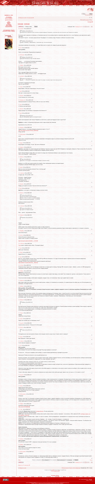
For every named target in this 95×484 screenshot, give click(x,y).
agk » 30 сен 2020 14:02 (26, 159)
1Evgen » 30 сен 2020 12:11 (27, 329)
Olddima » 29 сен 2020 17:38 (27, 302)
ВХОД (9, 21)
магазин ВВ (48, 5)
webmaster (90, 479)
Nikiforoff (22, 215)
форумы (64, 5)
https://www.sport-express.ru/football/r (27, 199)
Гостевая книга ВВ (30, 17)
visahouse (22, 341)
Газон (19, 245)
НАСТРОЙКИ (8, 24)
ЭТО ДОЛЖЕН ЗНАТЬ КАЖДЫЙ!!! (8, 18)
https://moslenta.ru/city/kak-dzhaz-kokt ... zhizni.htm (28, 262)
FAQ (82, 19)
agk (20, 91)
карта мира (40, 5)
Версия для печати (91, 17)
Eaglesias (21, 147)
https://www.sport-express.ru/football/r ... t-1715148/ (28, 240)
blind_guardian (23, 134)
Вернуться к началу (91, 46)
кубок (20, 5)
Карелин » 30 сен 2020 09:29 (27, 217)
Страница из (78, 26)
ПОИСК (8, 23)
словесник (22, 173)
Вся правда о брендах (55, 475)
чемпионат (14, 5)
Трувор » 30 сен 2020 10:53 (27, 78)
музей (87, 5)
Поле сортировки (53, 459)
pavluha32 (22, 76)
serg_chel (22, 323)
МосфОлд (22, 230)
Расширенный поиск (88, 15)
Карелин (21, 95)
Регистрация (86, 19)
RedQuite (22, 286)
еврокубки (26, 5)
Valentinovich (22, 100)
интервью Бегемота (40, 411)
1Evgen (21, 312)
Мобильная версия (89, 17)
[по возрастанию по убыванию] (72, 459)
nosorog (21, 265)
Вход (91, 19)
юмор (83, 5)
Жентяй (21, 108)
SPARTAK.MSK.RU (33, 482)
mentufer (21, 28)
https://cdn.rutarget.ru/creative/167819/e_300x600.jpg (28, 130)
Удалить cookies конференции (74, 467)
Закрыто (19, 26)
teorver (21, 235)
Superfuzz (22, 127)
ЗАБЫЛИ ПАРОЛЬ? (8, 26)
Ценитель (22, 156)
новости (3, 5)
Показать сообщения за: (37, 459)
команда (32, 5)
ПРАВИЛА (9, 22)
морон (21, 86)
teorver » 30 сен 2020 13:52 (27, 195)
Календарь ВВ (90, 21)
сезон (8, 5)
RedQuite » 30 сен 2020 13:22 (27, 30)
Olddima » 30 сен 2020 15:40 (27, 57)
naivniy (21, 327)
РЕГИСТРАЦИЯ (9, 25)
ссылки (92, 5)
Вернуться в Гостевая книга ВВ (24, 465)
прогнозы (71, 5)
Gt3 (20, 47)
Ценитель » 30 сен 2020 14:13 (27, 115)
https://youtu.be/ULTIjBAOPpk (24, 406)
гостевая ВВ (57, 5)
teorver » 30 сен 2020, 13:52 (27, 208)
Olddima (21, 65)
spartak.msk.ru (62, 482)
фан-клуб (77, 5)
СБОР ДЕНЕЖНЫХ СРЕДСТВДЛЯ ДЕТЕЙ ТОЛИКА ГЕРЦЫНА (9, 31)
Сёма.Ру (90, 480)
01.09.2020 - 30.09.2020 (23, 24)
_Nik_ (21, 409)
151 (91, 26)
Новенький (22, 54)
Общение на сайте (23, 17)
